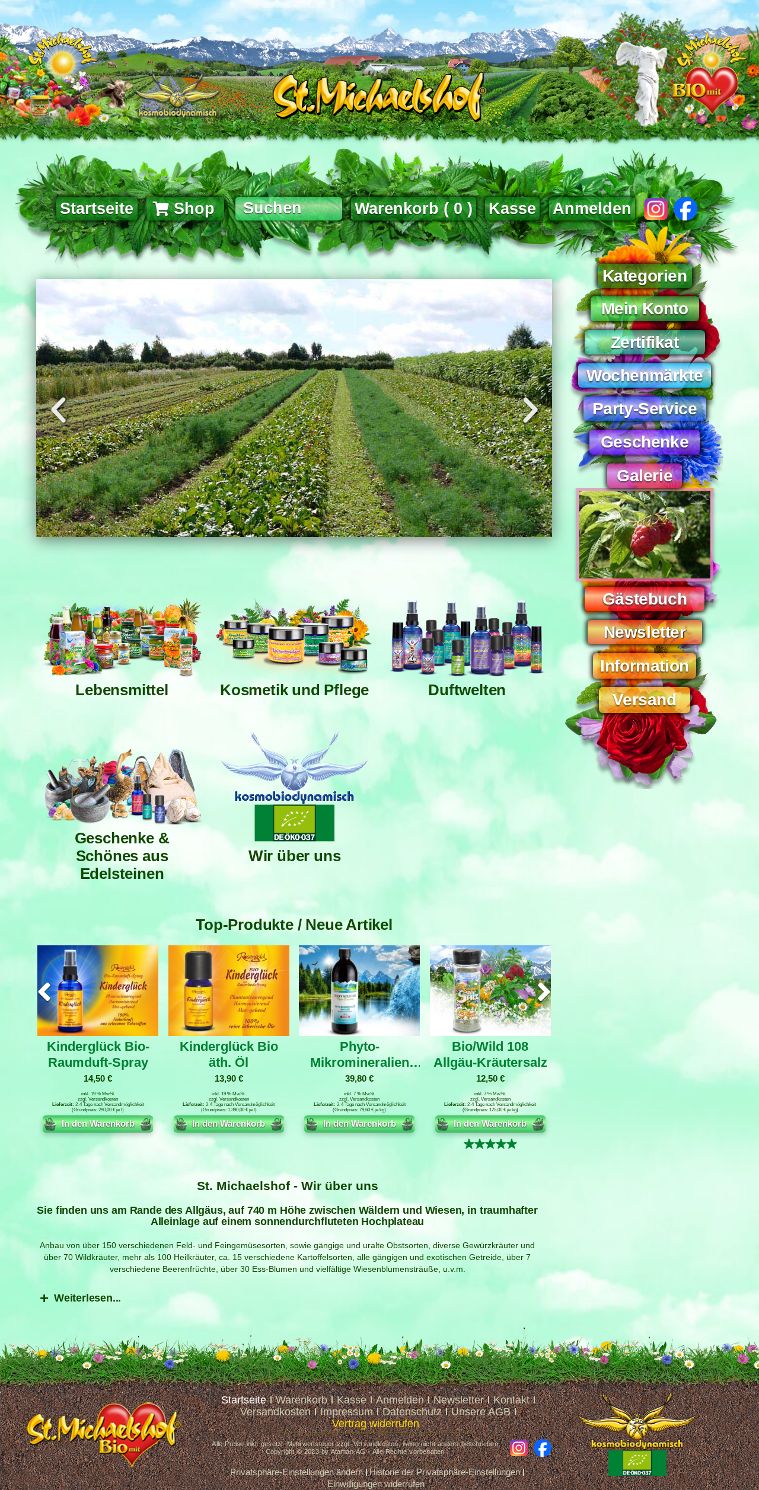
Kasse (351, 1400)
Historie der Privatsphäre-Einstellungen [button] (444, 1472)
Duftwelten (467, 690)
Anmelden (592, 209)
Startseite (243, 1400)
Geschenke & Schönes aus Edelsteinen (122, 856)
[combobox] (288, 208)
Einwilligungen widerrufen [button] (376, 1484)
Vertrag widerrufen (375, 1424)
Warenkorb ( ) (414, 209)
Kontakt (511, 1400)
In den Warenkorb (98, 1123)
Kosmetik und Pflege (294, 690)
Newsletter (458, 1400)
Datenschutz (412, 1412)
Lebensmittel (121, 690)
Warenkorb (301, 1400)
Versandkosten (103, 1099)
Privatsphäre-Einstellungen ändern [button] (296, 1472)
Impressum (346, 1412)
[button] (58, 410)
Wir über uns (294, 856)
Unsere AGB (481, 1412)
